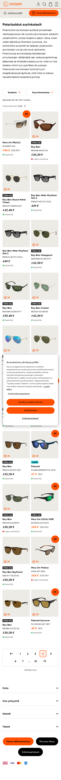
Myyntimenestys (40, 92)
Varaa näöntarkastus (45, 13)
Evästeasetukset (30, 751)
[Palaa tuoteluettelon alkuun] (7, 770)
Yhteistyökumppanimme (19, 393)
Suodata (12, 92)
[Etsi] (44, 4)
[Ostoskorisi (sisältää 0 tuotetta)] (50, 4)
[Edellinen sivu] (11, 653)
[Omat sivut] (38, 4)
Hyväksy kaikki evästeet (30, 402)
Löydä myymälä (15, 13)
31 (35, 661)
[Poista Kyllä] (25, 106)
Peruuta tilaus (47, 741)
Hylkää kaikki (30, 410)
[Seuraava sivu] (44, 661)
